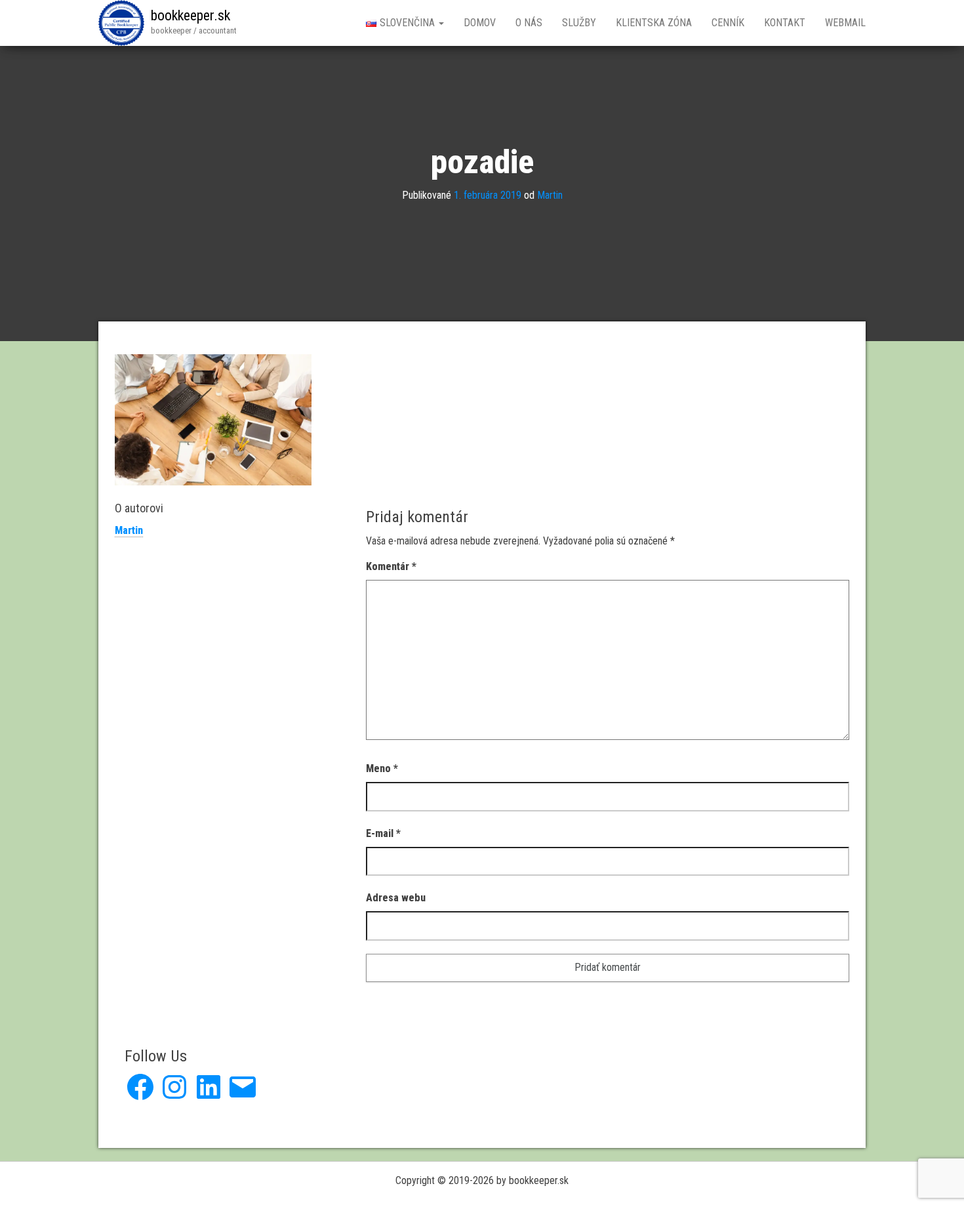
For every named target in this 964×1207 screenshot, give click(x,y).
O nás (528, 22)
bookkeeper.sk (190, 15)
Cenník (728, 22)
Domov (480, 22)
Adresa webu (396, 897)
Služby (579, 22)
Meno (382, 768)
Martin (550, 195)
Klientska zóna (654, 22)
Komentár (391, 566)
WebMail (845, 22)
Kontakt (784, 22)
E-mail (383, 833)
